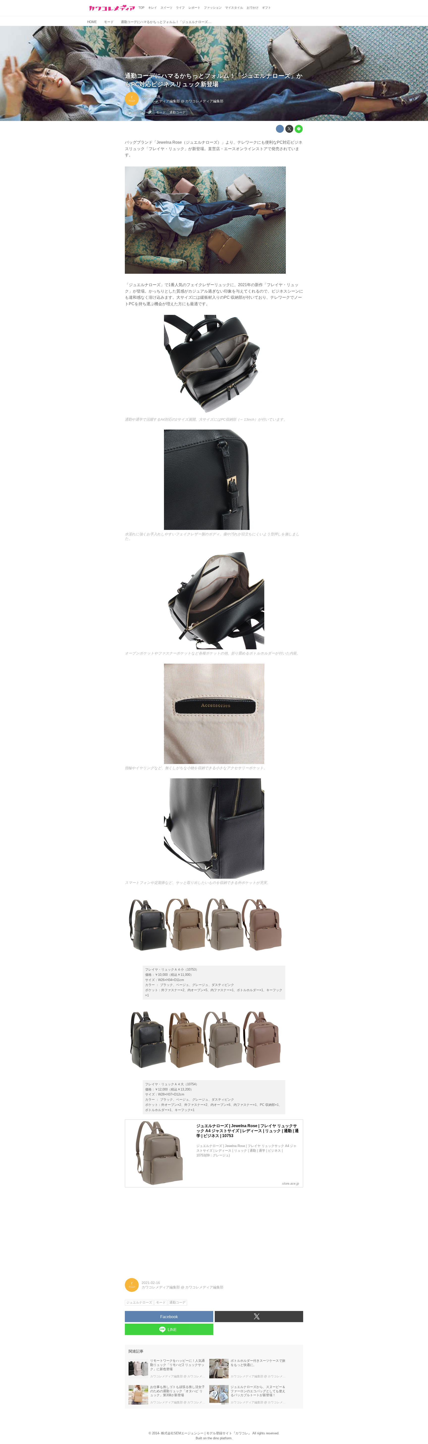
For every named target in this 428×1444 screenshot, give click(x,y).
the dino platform (220, 1438)
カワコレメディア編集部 (161, 101)
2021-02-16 (151, 96)
